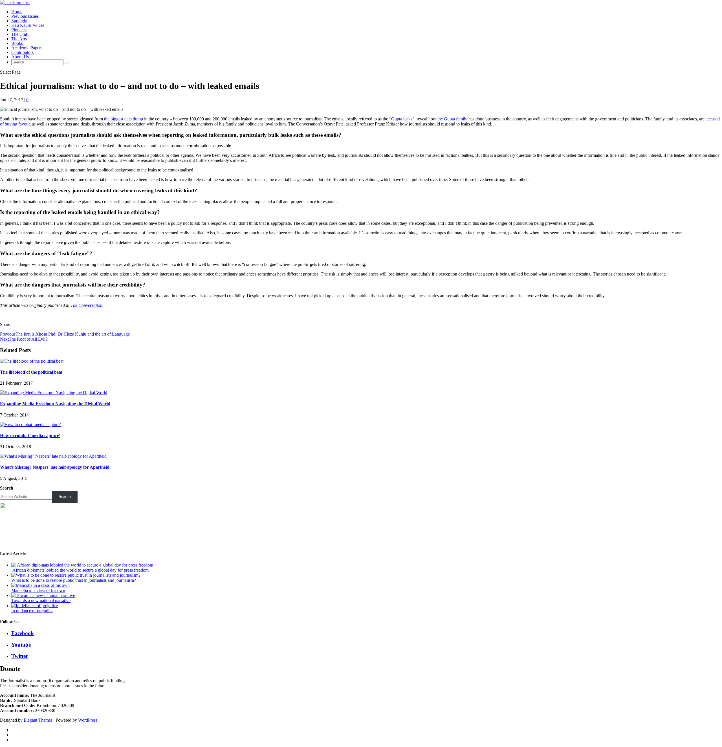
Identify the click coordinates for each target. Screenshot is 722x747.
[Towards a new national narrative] (43, 595)
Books (17, 43)
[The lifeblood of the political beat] (31, 361)
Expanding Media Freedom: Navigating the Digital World (55, 403)
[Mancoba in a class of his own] (40, 585)
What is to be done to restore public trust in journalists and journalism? (73, 580)
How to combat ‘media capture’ (30, 435)
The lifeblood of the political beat (31, 372)
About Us (20, 56)
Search (6, 488)
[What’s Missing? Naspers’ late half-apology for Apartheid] (53, 456)
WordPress (87, 720)
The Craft (19, 34)
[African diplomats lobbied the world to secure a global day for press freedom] (82, 565)
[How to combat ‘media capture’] (30, 424)
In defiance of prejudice (32, 610)
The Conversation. (87, 305)
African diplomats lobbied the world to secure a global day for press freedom (80, 570)
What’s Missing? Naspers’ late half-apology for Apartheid (54, 467)
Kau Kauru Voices (27, 25)
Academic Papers (26, 47)
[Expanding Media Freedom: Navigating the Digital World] (53, 392)
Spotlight (19, 20)
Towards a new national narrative (41, 600)
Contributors (22, 52)
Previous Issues (25, 16)
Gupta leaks (401, 118)
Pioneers (19, 29)
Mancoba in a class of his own (38, 590)
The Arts (19, 38)
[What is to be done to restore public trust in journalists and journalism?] (75, 575)
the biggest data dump (123, 118)
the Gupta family (452, 118)
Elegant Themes (38, 720)
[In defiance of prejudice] (34, 605)
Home (16, 11)
